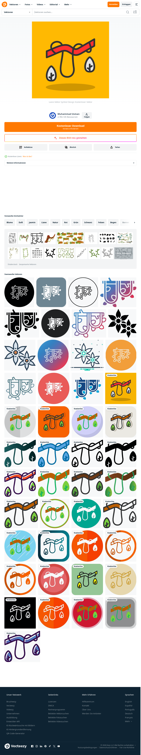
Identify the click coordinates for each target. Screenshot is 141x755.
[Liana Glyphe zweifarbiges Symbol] (85, 386)
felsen (101, 222)
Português (128, 703)
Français (127, 711)
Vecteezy (10, 699)
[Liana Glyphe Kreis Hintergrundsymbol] (52, 386)
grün (76, 222)
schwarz (88, 222)
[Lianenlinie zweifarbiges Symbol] (19, 386)
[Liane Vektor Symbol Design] (119, 386)
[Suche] (125, 12)
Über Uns (86, 703)
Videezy (9, 703)
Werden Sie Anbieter (91, 707)
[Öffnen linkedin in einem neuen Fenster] (41, 740)
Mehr (66, 4)
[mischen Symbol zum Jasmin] (86, 354)
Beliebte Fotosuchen (57, 711)
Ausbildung (11, 711)
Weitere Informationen (16, 163)
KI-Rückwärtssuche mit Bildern (20, 719)
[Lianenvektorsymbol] (19, 292)
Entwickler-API (12, 715)
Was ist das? (27, 156)
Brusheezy (11, 695)
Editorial (54, 4)
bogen (113, 222)
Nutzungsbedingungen (85, 741)
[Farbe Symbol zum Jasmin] (19, 354)
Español (127, 699)
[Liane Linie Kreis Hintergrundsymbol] (119, 354)
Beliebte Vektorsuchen (58, 707)
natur (55, 222)
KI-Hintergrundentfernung (18, 723)
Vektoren (13, 4)
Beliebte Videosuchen (58, 715)
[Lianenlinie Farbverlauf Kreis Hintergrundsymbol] (52, 354)
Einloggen (124, 4)
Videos (40, 4)
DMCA (51, 699)
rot (65, 222)
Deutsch (127, 707)
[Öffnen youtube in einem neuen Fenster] (59, 740)
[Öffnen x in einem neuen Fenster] (54, 740)
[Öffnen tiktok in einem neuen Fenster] (50, 740)
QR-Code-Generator (15, 727)
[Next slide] (130, 222)
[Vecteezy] (4, 4)
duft (21, 222)
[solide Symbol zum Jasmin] (120, 322)
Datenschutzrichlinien (106, 741)
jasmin (32, 222)
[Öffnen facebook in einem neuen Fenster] (32, 740)
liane (44, 222)
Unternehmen (12, 707)
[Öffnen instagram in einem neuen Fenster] (37, 740)
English (126, 695)
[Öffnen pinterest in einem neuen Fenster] (45, 740)
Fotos (27, 4)
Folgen (86, 117)
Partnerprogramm (56, 703)
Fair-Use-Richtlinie (124, 741)
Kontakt (85, 699)
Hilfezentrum (88, 695)
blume (10, 222)
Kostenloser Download (69, 127)
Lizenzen (52, 695)
